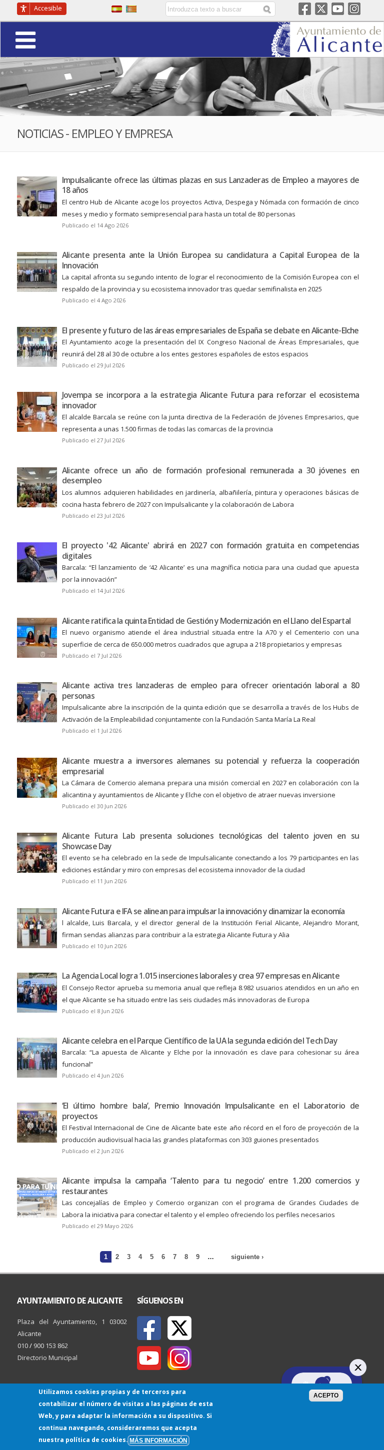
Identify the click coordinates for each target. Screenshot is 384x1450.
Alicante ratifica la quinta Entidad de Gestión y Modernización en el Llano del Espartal (206, 620)
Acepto (326, 1395)
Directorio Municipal (48, 1357)
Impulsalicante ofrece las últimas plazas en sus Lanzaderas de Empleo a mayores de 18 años (210, 185)
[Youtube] (149, 1358)
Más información (159, 1440)
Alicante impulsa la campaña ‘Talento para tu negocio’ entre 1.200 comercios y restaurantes (210, 1186)
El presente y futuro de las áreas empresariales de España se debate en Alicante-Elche (210, 330)
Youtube (338, 8)
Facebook (304, 8)
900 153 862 (51, 1345)
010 (23, 1345)
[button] (53, 39)
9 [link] (198, 1257)
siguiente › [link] (247, 1257)
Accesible (48, 8)
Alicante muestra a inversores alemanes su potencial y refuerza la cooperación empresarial (210, 766)
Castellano (117, 8)
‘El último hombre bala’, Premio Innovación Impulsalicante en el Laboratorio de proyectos (210, 1111)
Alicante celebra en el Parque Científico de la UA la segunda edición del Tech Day (199, 1040)
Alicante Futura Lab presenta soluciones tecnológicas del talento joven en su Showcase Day (210, 841)
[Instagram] (180, 1358)
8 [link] (186, 1257)
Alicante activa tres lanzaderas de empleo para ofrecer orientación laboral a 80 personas (210, 690)
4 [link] (140, 1257)
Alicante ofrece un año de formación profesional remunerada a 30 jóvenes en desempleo (210, 475)
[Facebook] (149, 1328)
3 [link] (128, 1257)
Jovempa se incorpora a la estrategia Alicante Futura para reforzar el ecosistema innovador (210, 400)
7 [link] (174, 1257)
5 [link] (152, 1257)
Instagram (354, 8)
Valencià (131, 8)
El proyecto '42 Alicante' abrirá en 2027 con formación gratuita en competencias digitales (210, 550)
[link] (327, 51)
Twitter (321, 8)
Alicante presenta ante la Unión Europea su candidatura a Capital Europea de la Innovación (210, 260)
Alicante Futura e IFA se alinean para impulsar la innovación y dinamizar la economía (203, 911)
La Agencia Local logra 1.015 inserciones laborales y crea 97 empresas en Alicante (201, 975)
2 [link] (117, 1257)
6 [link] (163, 1257)
